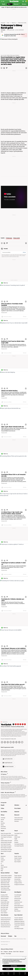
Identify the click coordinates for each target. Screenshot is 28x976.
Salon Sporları (4, 867)
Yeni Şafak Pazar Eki (19, 846)
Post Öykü (8, 953)
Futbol (2, 858)
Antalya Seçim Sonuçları (6, 849)
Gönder (24, 252)
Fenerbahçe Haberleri (19, 923)
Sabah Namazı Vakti (5, 881)
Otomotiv (16, 821)
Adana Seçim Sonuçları (6, 846)
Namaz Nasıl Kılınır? (18, 905)
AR (18, 724)
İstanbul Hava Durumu (6, 917)
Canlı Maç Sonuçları (18, 928)
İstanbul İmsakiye (5, 896)
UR (24, 724)
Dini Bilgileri (17, 892)
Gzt (2, 951)
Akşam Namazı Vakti (5, 886)
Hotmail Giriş (17, 879)
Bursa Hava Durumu (5, 923)
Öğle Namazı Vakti (5, 882)
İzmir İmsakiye (4, 900)
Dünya (2, 814)
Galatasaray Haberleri (19, 921)
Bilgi (2, 870)
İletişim (10, 936)
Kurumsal (3, 936)
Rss (15, 936)
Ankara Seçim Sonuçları (6, 842)
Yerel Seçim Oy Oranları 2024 (6, 837)
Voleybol (3, 860)
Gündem (16, 805)
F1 (1, 863)
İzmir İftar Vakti (4, 909)
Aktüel (15, 835)
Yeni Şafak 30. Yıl (18, 833)
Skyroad (22, 951)
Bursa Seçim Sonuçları (6, 847)
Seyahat (16, 842)
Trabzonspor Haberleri (19, 925)
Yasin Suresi (17, 896)
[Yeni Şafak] (14, 1)
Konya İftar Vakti (4, 905)
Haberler (16, 811)
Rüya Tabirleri (17, 911)
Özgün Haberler (18, 875)
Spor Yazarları (17, 860)
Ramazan (3, 892)
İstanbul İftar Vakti (5, 902)
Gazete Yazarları (18, 858)
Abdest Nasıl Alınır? (18, 907)
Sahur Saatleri (4, 912)
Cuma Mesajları (17, 895)
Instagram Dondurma (19, 884)
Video (2, 808)
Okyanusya (3, 828)
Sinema (16, 840)
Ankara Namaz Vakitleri (6, 877)
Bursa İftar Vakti (4, 907)
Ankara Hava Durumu (5, 919)
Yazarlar (16, 853)
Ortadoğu (3, 817)
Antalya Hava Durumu (6, 925)
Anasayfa (3, 22)
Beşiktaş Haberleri (18, 919)
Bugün (2, 805)
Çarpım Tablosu (18, 881)
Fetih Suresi (17, 903)
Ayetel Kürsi (17, 900)
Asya (2, 821)
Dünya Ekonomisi (18, 819)
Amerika (3, 823)
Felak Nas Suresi (18, 902)
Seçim (2, 830)
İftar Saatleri (4, 911)
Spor (8, 22)
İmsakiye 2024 (4, 895)
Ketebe (10, 951)
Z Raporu (6, 951)
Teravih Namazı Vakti (5, 890)
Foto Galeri (17, 808)
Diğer (2, 868)
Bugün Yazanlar (17, 856)
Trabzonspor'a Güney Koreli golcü (22, 22)
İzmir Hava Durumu (5, 921)
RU (22, 724)
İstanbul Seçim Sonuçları (6, 840)
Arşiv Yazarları (17, 861)
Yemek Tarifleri (17, 877)
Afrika (2, 825)
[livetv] (23, 1)
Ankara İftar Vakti (5, 903)
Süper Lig (14, 22)
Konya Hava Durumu (5, 926)
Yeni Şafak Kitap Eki (19, 844)
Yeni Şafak (3, 29)
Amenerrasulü (17, 898)
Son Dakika (4, 811)
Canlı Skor (16, 926)
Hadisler (16, 909)
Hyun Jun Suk (17, 238)
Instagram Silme (18, 882)
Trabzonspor (9, 238)
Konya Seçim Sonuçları (6, 851)
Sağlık (15, 838)
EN (15, 724)
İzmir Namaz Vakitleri (5, 879)
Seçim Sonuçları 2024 (6, 833)
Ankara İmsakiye (4, 898)
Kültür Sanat (17, 837)
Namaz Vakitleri (5, 872)
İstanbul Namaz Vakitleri (6, 875)
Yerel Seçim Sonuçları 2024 (7, 835)
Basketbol (3, 856)
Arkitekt (3, 953)
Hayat (16, 830)
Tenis (2, 861)
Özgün (16, 872)
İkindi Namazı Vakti (5, 884)
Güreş (2, 865)
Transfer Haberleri (18, 917)
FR (20, 724)
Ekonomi (16, 814)
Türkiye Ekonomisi (18, 817)
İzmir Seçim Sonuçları (6, 844)
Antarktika (3, 826)
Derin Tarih (16, 951)
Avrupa (2, 819)
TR (13, 724)
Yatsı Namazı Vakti (5, 888)
